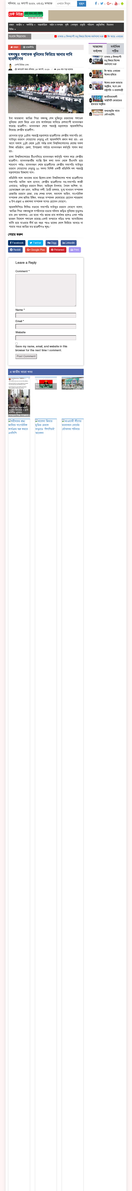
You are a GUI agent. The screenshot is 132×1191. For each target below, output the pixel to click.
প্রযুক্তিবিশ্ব (100, 24)
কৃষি (66, 24)
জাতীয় (19, 24)
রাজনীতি (30, 47)
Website (20, 332)
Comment (22, 271)
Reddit (17, 249)
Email (19, 321)
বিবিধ (11, 29)
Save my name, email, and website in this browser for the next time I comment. (41, 348)
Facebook (17, 243)
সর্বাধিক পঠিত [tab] (115, 49)
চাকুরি (82, 24)
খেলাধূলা (74, 24)
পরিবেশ (90, 24)
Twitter (36, 243)
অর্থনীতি (30, 24)
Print (76, 249)
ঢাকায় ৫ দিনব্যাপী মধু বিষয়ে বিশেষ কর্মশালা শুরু (73, 36)
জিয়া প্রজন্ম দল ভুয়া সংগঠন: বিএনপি (44, 386)
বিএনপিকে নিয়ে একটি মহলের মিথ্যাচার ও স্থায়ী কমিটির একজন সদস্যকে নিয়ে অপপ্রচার (18, 411)
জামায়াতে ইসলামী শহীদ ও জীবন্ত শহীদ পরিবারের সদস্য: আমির (72, 385)
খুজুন (81, 3)
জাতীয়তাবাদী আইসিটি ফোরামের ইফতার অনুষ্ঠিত (106, 100)
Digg (53, 243)
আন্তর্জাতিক (42, 24)
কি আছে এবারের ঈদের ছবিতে (114, 36)
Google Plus (37, 249)
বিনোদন (110, 24)
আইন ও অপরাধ (56, 24)
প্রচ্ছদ (11, 24)
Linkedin (70, 243)
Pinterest (58, 249)
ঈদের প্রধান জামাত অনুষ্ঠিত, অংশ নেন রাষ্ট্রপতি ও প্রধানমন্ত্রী (113, 86)
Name (20, 310)
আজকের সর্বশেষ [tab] (98, 49)
